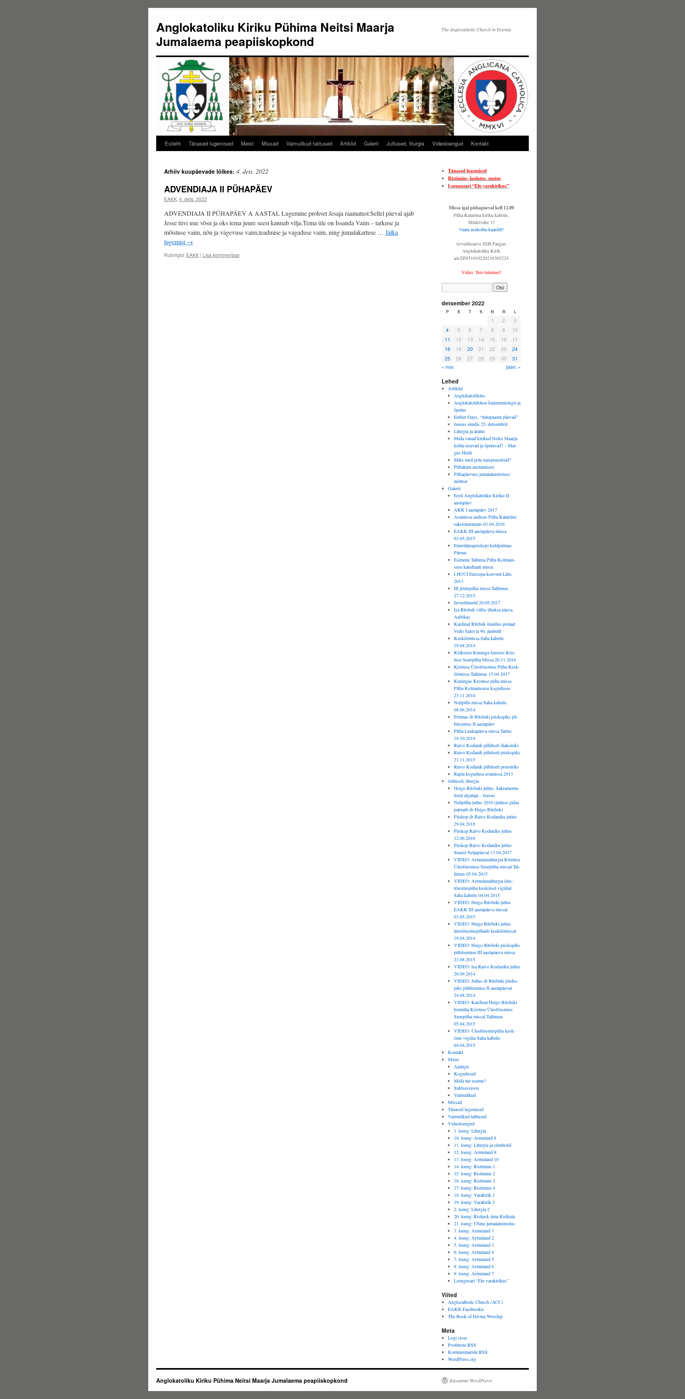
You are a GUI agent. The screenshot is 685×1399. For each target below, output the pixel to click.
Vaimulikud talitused (309, 143)
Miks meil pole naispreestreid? (482, 459)
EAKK (170, 198)
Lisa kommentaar (221, 254)
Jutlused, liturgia (405, 143)
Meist (247, 143)
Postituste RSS (462, 1345)
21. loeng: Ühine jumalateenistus (484, 1223)
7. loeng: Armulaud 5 (474, 1259)
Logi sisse (457, 1337)
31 (515, 358)
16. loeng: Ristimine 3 (474, 1180)
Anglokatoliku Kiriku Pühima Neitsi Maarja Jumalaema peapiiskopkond (275, 34)
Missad (270, 143)
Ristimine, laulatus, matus (474, 178)
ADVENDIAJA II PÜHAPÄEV (218, 189)
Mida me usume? (470, 1080)
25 (447, 358)
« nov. (448, 366)
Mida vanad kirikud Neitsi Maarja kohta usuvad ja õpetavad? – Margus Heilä (485, 445)
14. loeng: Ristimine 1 (474, 1166)
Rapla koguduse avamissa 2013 (483, 773)
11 (447, 339)
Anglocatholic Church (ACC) (475, 1302)
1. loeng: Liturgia (470, 1130)
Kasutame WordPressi (471, 1380)
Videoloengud (447, 143)
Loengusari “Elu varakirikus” (478, 185)
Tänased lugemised (211, 143)
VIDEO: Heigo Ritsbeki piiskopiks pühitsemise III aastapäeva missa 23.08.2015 (487, 952)
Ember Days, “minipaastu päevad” (486, 417)
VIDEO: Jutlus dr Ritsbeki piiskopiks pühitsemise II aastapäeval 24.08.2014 (486, 987)
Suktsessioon (466, 1088)
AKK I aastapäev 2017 (475, 509)
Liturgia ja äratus (469, 431)
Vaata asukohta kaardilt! (481, 229)
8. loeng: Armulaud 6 (474, 1266)
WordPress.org (462, 1359)
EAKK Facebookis (466, 1309)
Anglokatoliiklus (469, 395)
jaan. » (513, 366)
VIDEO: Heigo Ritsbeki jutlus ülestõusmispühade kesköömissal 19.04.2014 (485, 930)
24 (515, 348)
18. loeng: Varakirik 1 (474, 1195)
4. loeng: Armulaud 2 (474, 1237)
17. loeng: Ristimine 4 (474, 1187)
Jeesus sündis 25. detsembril (480, 424)
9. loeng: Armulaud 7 (474, 1273)
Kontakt (480, 143)
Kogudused (465, 1073)
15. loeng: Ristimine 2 (474, 1173)
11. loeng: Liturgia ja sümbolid (482, 1145)
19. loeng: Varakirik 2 (474, 1202)
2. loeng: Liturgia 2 (472, 1209)
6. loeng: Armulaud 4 (474, 1252)
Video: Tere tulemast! (481, 272)
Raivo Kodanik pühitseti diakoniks (486, 745)
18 (447, 348)
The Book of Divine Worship (475, 1316)
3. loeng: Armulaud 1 (474, 1230)
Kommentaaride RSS (468, 1352)
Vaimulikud (465, 1095)
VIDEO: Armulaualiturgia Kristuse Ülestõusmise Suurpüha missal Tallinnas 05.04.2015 (487, 866)
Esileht (173, 143)
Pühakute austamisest (474, 467)
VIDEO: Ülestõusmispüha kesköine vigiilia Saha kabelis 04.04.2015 (484, 1037)
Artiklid (348, 143)
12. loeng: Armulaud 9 (475, 1152)
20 (470, 348)
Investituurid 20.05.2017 (477, 602)
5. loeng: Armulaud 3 (474, 1245)
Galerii (371, 143)
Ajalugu (461, 1066)
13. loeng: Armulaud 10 (476, 1159)
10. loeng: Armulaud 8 (475, 1138)
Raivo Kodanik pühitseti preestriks (486, 766)
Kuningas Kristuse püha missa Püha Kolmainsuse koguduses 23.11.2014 (482, 688)
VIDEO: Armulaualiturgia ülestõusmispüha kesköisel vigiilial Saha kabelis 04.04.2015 (483, 888)
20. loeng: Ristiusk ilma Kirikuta (484, 1216)
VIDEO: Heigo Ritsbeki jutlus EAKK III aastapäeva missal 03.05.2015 (482, 909)
